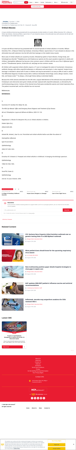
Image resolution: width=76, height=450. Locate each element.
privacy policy (31, 213)
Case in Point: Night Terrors (59, 193)
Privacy (38, 369)
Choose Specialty (36, 6)
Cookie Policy (17, 448)
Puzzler (42, 2)
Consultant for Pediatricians (10, 23)
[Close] (73, 444)
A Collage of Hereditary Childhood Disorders (10, 194)
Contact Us (38, 362)
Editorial (38, 364)
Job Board (38, 365)
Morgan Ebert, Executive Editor (34, 239)
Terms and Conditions (38, 367)
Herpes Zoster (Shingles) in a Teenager (37, 193)
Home (27, 408)
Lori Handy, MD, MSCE (32, 255)
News (40, 408)
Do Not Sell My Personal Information (38, 371)
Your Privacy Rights (38, 373)
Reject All (56, 444)
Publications (48, 2)
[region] (38, 444)
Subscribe (66, 210)
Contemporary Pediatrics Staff (34, 288)
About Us (38, 358)
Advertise (38, 360)
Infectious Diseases (7, 219)
